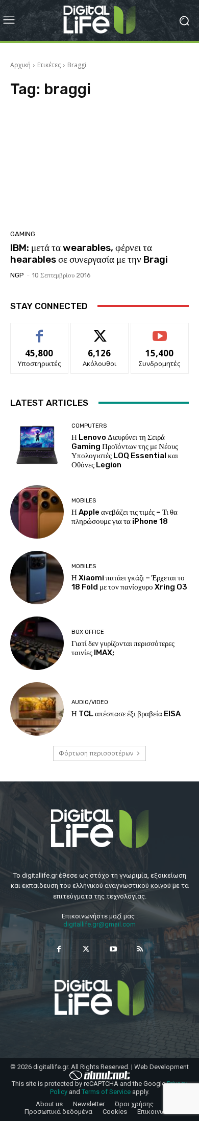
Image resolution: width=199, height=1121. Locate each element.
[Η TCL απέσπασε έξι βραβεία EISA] (37, 709)
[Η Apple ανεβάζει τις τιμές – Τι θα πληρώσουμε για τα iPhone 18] (37, 512)
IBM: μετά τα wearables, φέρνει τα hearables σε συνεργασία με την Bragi (89, 253)
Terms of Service (106, 1092)
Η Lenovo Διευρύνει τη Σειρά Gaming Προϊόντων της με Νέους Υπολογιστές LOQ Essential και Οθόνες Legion (124, 451)
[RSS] (140, 949)
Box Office (87, 632)
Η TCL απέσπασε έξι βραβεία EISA (126, 713)
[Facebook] (59, 949)
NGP (17, 275)
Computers (89, 426)
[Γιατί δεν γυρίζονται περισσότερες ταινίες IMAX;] (37, 643)
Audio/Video (89, 702)
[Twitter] (86, 949)
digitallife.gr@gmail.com (99, 924)
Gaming (22, 234)
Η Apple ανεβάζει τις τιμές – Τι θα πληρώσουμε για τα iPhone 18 (124, 517)
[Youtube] (113, 949)
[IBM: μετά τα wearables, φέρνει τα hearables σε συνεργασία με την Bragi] (99, 167)
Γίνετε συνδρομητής (160, 334)
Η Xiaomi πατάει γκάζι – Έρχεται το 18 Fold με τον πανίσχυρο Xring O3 (129, 582)
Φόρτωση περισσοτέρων (96, 753)
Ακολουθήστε (100, 330)
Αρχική (20, 65)
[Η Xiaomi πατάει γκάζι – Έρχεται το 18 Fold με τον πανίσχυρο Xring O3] (37, 577)
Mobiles (83, 500)
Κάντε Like (39, 330)
